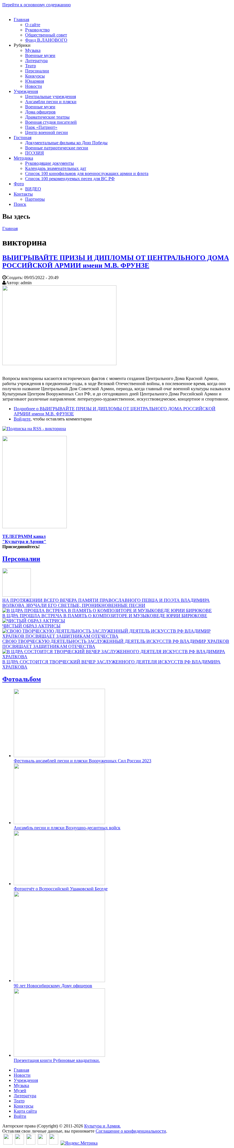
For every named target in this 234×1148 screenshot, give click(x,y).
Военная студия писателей (51, 122)
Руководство (37, 29)
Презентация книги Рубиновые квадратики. (57, 1060)
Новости (33, 86)
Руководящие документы (49, 163)
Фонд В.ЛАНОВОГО (46, 40)
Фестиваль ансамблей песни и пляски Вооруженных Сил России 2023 (82, 760)
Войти (20, 1116)
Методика (23, 158)
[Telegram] (53, 1143)
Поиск (20, 204)
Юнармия (34, 81)
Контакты (23, 194)
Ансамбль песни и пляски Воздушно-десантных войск (67, 827)
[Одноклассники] (31, 1143)
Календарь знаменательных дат (55, 168)
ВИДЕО (33, 188)
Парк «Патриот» (41, 127)
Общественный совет (46, 34)
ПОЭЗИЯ (34, 153)
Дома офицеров (40, 111)
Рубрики (22, 45)
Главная (21, 19)
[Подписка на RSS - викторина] (34, 428)
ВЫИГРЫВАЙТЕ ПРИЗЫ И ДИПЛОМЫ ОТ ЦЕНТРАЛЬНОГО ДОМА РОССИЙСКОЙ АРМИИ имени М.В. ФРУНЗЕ (115, 261)
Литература (36, 60)
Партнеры (35, 199)
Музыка (33, 50)
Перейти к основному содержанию (36, 4)
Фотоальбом (21, 679)
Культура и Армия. (102, 1125)
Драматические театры (47, 117)
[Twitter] (19, 1143)
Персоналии (37, 70)
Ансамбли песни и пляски (50, 101)
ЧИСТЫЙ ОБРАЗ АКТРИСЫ (31, 625)
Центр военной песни (46, 132)
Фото (19, 183)
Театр (30, 65)
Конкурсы (35, 76)
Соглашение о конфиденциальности (131, 1131)
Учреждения (26, 91)
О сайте (32, 24)
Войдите (22, 418)
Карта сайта (25, 1111)
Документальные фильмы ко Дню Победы (66, 142)
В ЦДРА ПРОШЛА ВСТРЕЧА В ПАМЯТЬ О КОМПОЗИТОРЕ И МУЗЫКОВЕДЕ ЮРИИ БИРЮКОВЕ (104, 615)
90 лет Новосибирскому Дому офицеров (53, 985)
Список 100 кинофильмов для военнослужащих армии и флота (86, 173)
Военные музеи (40, 55)
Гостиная (22, 137)
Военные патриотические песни (56, 147)
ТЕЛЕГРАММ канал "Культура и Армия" (24, 539)
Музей (20, 1090)
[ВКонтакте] (8, 1143)
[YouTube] (42, 1143)
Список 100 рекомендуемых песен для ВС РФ (70, 178)
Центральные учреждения (50, 96)
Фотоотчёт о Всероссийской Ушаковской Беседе (61, 888)
